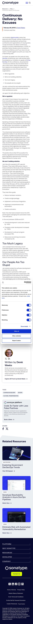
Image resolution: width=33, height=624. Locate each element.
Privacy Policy (21, 589)
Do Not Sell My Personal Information (15, 600)
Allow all (16, 331)
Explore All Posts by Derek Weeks (15, 379)
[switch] (29, 310)
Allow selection (16, 336)
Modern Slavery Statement (16, 593)
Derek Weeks (21, 28)
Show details (24, 326)
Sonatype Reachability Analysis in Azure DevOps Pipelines (14, 497)
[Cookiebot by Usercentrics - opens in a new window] (24, 282)
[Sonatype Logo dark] (10, 4)
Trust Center (21, 604)
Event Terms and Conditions (15, 597)
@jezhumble (14, 37)
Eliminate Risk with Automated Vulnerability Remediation (16, 528)
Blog (11, 9)
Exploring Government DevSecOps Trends (12, 466)
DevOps (4, 58)
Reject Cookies (16, 340)
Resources (5, 9)
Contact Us (16, 574)
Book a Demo (8, 419)
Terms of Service (11, 589)
